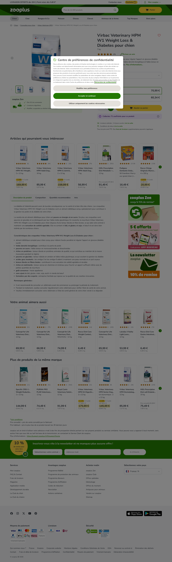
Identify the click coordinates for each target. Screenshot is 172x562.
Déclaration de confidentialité (105, 82)
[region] (87, 82)
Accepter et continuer (87, 96)
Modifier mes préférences (86, 88)
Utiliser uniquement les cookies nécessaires (87, 103)
